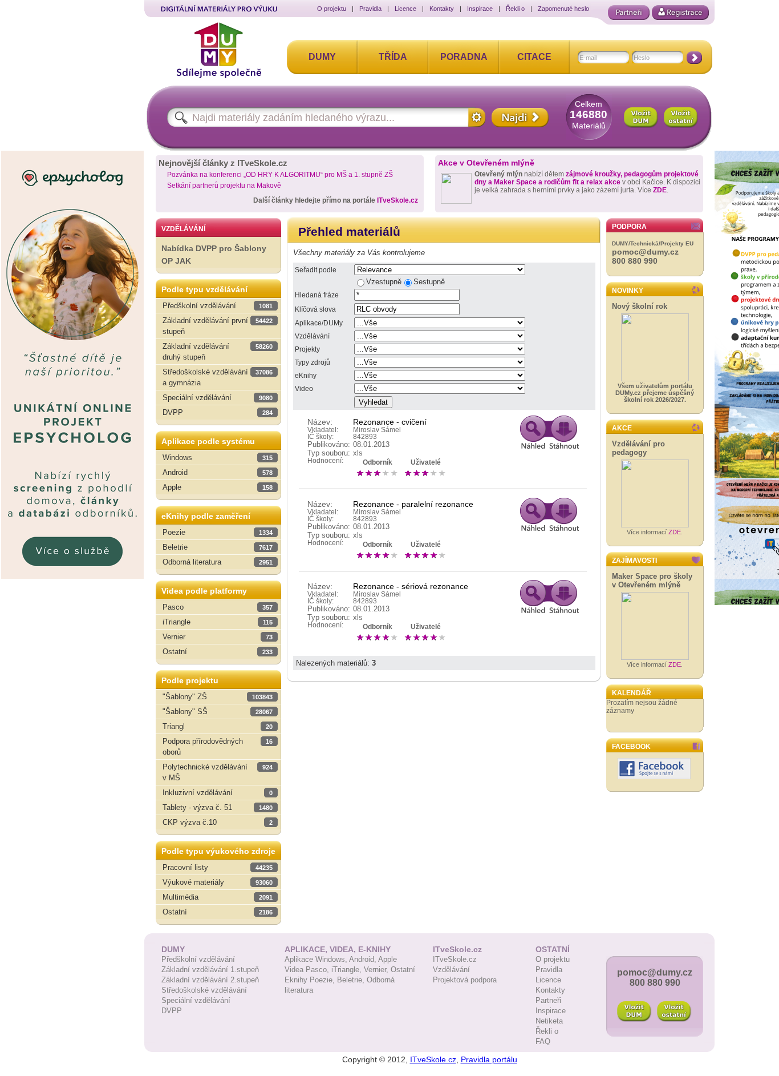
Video (304, 388)
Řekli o (515, 8)
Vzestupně (383, 281)
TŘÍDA (393, 57)
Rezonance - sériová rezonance (410, 586)
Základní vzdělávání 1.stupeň (210, 969)
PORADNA (464, 57)
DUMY (322, 57)
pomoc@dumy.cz (645, 251)
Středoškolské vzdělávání (204, 990)
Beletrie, (352, 980)
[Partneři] (628, 13)
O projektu (331, 8)
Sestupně (429, 281)
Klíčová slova (315, 309)
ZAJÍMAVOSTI (634, 561)
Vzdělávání (312, 336)
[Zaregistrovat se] (680, 13)
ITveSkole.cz (397, 200)
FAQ (542, 1041)
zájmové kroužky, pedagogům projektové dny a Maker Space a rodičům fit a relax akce (586, 178)
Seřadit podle (315, 270)
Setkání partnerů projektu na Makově (224, 186)
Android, (363, 959)
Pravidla (370, 8)
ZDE (660, 190)
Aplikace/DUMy (319, 323)
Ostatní (403, 969)
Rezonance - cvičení (390, 421)
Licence (405, 8)
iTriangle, (347, 969)
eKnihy (306, 375)
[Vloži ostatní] (674, 1011)
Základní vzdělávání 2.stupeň (210, 980)
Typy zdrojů (312, 362)
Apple (387, 959)
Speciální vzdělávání (195, 1000)
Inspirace (480, 8)
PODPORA (629, 227)
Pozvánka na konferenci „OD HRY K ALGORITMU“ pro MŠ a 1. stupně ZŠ (280, 175)
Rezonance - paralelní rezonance (413, 504)
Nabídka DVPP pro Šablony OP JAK (213, 254)
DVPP (171, 1010)
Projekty (307, 349)
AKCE (622, 428)
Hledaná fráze (317, 295)
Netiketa (549, 1021)
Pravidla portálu (489, 1059)
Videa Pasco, (308, 969)
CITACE (534, 57)
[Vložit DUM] (641, 117)
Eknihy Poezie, (311, 980)
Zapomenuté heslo (563, 8)
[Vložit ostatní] (681, 117)
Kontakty (441, 8)
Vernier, (377, 969)
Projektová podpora (465, 980)
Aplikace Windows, (317, 959)
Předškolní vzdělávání (198, 959)
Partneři (548, 1000)
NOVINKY (627, 291)
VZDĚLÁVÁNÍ (183, 229)
